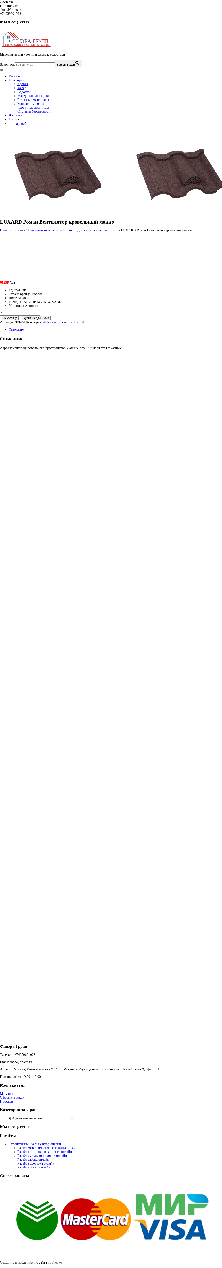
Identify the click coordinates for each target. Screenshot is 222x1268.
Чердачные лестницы (33, 107)
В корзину (10, 318)
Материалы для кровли (34, 96)
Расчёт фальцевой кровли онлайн (42, 1155)
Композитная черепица (45, 230)
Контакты (16, 119)
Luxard (70, 230)
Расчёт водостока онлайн (36, 1163)
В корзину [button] (37, 429)
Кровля (22, 84)
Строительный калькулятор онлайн (35, 1144)
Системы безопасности (34, 111)
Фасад (21, 88)
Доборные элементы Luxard (97, 230)
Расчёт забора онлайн (33, 1159)
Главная (14, 76)
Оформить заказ (12, 1097)
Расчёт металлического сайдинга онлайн (47, 1148)
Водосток (24, 92)
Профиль (6, 1101)
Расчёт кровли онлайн (33, 1167)
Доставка (15, 115)
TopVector (55, 1262)
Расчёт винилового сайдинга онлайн (44, 1152)
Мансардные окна (30, 103)
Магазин (6, 1093)
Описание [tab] (16, 329)
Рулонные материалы (33, 99)
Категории (16, 80)
